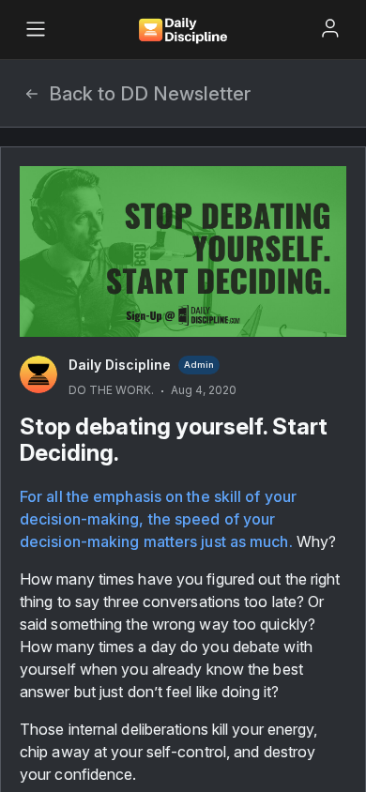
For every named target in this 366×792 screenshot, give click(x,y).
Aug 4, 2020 (203, 390)
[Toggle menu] (36, 29)
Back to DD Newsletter (150, 94)
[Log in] (330, 28)
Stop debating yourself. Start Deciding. (174, 439)
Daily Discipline (120, 365)
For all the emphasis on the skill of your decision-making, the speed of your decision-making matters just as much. (160, 519)
